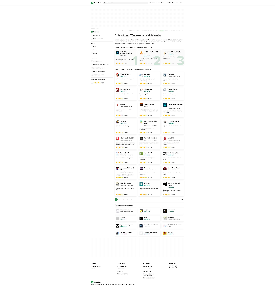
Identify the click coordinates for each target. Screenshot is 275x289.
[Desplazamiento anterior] (122, 30)
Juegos (156, 30)
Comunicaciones (137, 30)
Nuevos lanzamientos (98, 38)
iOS (162, 2)
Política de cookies (147, 271)
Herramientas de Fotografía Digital (100, 64)
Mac (158, 2)
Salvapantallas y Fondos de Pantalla (178, 30)
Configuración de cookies (148, 277)
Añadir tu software (121, 269)
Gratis (94, 46)
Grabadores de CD (97, 61)
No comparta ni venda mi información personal (148, 274)
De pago (95, 53)
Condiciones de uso (147, 269)
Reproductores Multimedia (99, 71)
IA (153, 30)
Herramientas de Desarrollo (147, 30)
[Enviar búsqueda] (104, 3)
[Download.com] (96, 3)
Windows (152, 2)
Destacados (96, 31)
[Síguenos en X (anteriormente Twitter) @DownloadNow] (173, 267)
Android (168, 2)
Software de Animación (98, 75)
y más (102, 82)
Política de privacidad (147, 266)
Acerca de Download (121, 266)
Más (181, 2)
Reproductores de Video (98, 68)
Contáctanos (120, 271)
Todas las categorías (129, 30)
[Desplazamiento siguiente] (182, 30)
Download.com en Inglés (122, 273)
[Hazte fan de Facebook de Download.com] (170, 267)
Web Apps (174, 2)
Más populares (96, 35)
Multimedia (161, 30)
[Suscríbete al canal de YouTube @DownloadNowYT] (176, 267)
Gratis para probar (97, 50)
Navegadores (167, 30)
